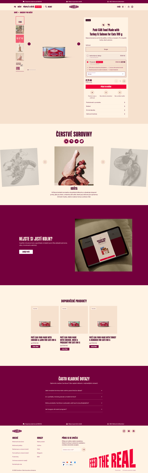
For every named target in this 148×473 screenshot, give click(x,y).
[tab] (66, 141)
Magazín (39, 453)
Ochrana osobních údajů (19, 460)
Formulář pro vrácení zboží (20, 453)
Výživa (39, 445)
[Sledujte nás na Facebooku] (134, 431)
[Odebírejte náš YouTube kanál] (129, 431)
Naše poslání (41, 441)
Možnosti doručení (18, 441)
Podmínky (15, 457)
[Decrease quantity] (116, 81)
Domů (15, 12)
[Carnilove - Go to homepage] (74, 7)
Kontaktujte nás (17, 464)
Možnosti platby (17, 445)
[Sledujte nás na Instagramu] (124, 431)
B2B (38, 457)
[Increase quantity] (124, 81)
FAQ (38, 449)
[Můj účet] (132, 6)
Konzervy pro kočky (26, 12)
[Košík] (128, 6)
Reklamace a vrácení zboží (20, 449)
